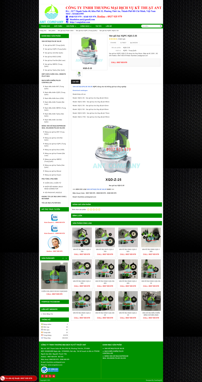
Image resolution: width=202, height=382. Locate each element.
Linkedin (135, 42)
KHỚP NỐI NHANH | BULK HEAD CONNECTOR (53, 188)
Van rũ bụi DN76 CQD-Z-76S (105, 250)
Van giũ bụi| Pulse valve (51, 41)
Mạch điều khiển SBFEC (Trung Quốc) (55, 109)
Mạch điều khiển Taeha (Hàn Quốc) (54, 115)
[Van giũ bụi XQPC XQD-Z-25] (89, 52)
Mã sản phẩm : (117, 47)
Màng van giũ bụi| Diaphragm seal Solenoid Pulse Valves (53, 127)
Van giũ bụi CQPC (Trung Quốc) (55, 49)
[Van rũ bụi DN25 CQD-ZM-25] (151, 269)
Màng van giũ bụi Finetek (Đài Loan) (54, 154)
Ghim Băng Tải (48, 314)
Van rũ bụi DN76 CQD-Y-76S (82, 250)
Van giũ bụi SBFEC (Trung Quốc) (53, 65)
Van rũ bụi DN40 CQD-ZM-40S (105, 282)
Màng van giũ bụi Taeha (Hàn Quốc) (54, 166)
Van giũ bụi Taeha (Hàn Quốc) (55, 70)
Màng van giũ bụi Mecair (53, 171)
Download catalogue (80, 90)
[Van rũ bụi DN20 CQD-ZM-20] (105, 301)
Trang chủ (45, 26)
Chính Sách (85, 26)
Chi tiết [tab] (76, 82)
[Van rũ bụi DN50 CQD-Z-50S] (82, 269)
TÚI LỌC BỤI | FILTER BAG (51, 203)
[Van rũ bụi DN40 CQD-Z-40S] (128, 269)
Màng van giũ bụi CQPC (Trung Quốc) (55, 145)
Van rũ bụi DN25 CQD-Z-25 (82, 314)
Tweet (124, 42)
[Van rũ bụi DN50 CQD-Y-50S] (151, 237)
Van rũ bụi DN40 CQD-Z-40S (128, 282)
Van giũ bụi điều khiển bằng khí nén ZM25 (151, 314)
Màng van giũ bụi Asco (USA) (54, 149)
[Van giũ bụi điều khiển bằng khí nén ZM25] (151, 301)
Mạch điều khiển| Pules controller (51, 81)
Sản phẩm (70, 26)
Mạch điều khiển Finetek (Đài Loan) (54, 103)
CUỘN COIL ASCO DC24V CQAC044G (54, 291)
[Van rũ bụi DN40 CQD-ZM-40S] (105, 269)
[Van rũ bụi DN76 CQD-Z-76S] (105, 237)
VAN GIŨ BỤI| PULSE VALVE (96, 189)
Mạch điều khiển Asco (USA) (54, 98)
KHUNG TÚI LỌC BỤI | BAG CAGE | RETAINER (54, 197)
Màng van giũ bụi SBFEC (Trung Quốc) (53, 160)
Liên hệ (109, 26)
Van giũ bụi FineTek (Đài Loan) (55, 60)
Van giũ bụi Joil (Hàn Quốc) (54, 53)
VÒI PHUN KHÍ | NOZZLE (53, 192)
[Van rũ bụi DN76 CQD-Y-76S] (82, 237)
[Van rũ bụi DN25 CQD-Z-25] (82, 301)
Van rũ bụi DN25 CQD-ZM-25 (151, 282)
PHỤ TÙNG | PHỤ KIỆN (50, 179)
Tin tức (99, 26)
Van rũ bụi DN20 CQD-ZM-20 (105, 314)
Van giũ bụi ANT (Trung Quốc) (55, 45)
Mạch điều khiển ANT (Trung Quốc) (54, 87)
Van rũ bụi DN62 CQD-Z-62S (128, 250)
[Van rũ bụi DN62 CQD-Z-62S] (128, 237)
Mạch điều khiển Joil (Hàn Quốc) (53, 121)
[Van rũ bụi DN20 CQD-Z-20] (128, 301)
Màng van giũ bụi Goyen (53, 175)
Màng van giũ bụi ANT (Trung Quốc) (54, 133)
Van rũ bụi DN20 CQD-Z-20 (128, 314)
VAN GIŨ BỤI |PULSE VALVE (82, 86)
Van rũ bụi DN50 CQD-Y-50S (151, 250)
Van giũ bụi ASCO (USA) (53, 56)
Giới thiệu (58, 26)
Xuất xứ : (119, 50)
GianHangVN (158, 380)
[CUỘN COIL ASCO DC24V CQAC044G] (54, 275)
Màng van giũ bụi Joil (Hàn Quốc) (53, 139)
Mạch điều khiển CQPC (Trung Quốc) (54, 93)
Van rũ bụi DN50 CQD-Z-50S (82, 282)
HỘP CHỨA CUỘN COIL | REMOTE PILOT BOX (54, 75)
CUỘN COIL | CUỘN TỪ (53, 183)
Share (113, 42)
